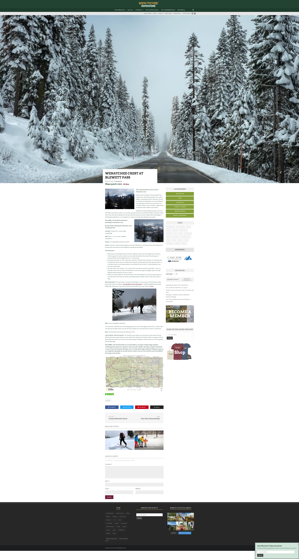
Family (180, 233)
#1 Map (126, 184)
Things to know (180, 207)
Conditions (176, 13)
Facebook (195, 13)
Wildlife (178, 243)
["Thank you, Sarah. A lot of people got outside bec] (180, 526)
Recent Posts (173, 279)
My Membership (168, 10)
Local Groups (186, 13)
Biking (188, 226)
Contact (160, 13)
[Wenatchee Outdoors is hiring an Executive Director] (180, 517)
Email (107, 489)
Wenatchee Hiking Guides (111, 538)
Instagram (192, 13)
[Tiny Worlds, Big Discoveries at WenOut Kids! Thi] (189, 526)
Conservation (183, 230)
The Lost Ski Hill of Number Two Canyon (176, 287)
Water (186, 240)
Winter (108, 400)
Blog (130, 10)
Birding (168, 230)
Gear (180, 198)
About (155, 13)
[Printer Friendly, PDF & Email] (109, 395)
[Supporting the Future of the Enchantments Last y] (189, 517)
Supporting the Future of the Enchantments (177, 285)
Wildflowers (170, 243)
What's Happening (179, 215)
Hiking (168, 236)
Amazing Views (170, 226)
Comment (108, 464)
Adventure (180, 194)
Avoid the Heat (180, 226)
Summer (180, 240)
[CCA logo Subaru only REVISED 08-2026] (179, 262)
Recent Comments (186, 279)
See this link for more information (132, 284)
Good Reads (188, 233)
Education (169, 233)
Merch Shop (168, 13)
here (152, 286)
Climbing (175, 230)
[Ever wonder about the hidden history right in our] (171, 526)
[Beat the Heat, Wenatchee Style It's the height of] (171, 517)
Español (181, 10)
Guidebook (119, 10)
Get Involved (152, 10)
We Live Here (147, 13)
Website (137, 489)
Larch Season (176, 236)
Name (107, 481)
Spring (173, 240)
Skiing (168, 240)
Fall (175, 233)
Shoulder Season (186, 236)
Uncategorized (179, 211)
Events (139, 10)
